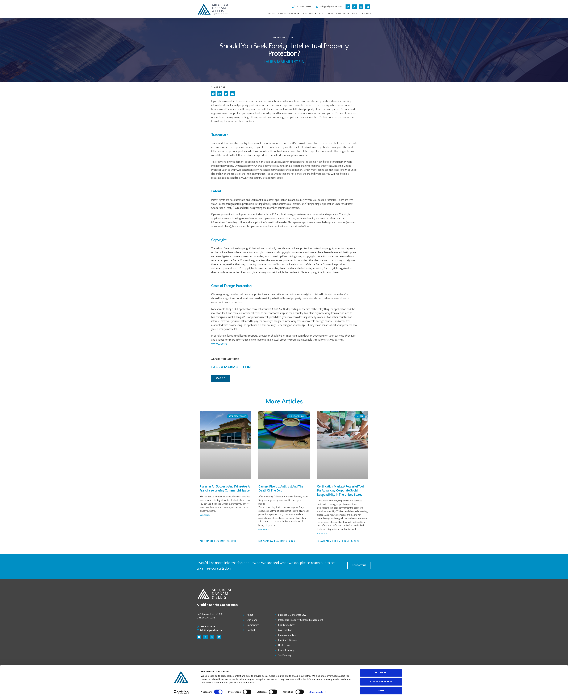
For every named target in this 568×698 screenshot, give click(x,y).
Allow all (381, 672)
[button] (213, 93)
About (271, 13)
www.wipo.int (219, 343)
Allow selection (381, 681)
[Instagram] (361, 6)
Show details (316, 692)
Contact (366, 13)
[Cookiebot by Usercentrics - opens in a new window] (181, 692)
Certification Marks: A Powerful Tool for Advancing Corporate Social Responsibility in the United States (340, 491)
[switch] (247, 692)
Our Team (307, 13)
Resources (342, 13)
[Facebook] (348, 6)
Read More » (205, 515)
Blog (355, 13)
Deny (381, 690)
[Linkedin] (367, 6)
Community (326, 13)
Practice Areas (287, 13)
